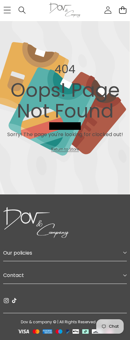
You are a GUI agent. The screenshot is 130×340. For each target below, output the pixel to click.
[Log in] (108, 10)
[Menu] (7, 10)
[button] (122, 10)
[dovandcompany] (64, 10)
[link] (65, 149)
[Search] (22, 10)
